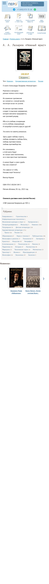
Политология (24, 244)
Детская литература (24, 227)
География (28, 241)
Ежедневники (7, 216)
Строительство (22, 216)
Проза (8, 233)
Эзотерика (40, 239)
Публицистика (38, 236)
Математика (38, 250)
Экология (32, 255)
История (19, 247)
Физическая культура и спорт (13, 222)
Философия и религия (11, 239)
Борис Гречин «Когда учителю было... (33, 292)
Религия (36, 244)
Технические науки (22, 250)
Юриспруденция (30, 252)
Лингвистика (31, 247)
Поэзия (18, 233)
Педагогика (7, 247)
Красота (6, 241)
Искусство (17, 241)
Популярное (7, 227)
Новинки (37, 225)
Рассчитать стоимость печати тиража (30, 4)
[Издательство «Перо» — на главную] (13, 4)
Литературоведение (10, 225)
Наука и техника (23, 236)
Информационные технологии (13, 219)
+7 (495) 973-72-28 (24, 10)
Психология (28, 239)
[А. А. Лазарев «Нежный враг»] (24, 69)
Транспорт (6, 252)
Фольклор (25, 225)
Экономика (20, 255)
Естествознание (8, 244)
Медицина (7, 250)
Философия (7, 255)
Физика (17, 252)
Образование (8, 236)
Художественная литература (14, 230)
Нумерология (33, 222)
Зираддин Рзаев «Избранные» (16, 292)
